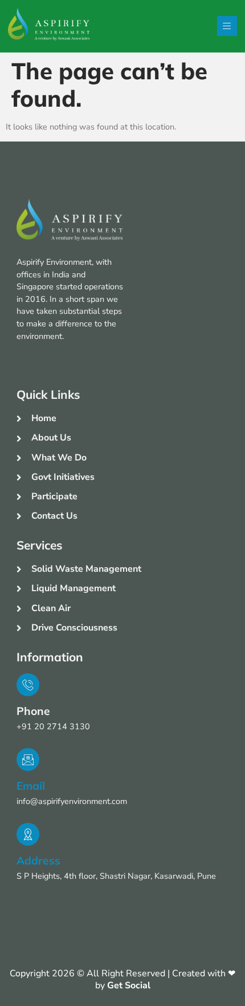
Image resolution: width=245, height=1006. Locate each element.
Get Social (128, 985)
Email (31, 786)
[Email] (28, 759)
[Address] (28, 834)
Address (38, 860)
